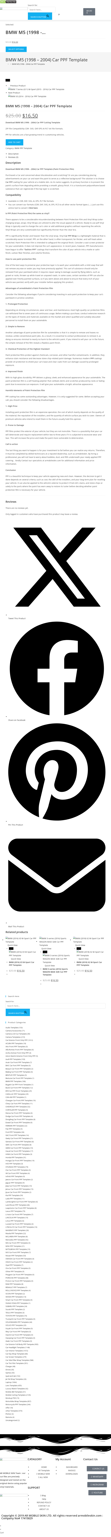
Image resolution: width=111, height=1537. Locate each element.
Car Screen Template (14, 1357)
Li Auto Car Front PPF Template (18, 1214)
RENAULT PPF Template (15, 1287)
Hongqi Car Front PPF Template (18, 1160)
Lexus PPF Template (14, 1211)
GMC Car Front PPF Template (17, 1144)
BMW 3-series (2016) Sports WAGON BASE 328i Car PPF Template (55, 972)
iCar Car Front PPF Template (17, 1170)
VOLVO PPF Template (14, 1325)
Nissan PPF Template (14, 1255)
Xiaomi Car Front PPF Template (18, 1335)
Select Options (16, 49)
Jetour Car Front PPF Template (18, 1189)
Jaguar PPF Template (14, 1183)
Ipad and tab (11, 1376)
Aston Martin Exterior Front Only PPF (20, 1056)
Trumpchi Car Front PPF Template (19, 1319)
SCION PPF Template (14, 1293)
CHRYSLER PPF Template (15, 1110)
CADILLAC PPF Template (15, 1094)
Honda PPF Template (14, 1157)
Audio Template (12, 1027)
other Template (12, 1411)
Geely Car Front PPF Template (18, 1138)
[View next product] (21, 92)
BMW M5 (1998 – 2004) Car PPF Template (28, 64)
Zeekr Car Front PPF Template (18, 1341)
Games (8, 1373)
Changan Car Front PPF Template (19, 1100)
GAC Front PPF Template (15, 1135)
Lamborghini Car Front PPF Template (20, 1201)
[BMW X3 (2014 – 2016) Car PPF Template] (27, 96)
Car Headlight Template (15, 1347)
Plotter (8, 1414)
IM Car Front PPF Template (16, 1173)
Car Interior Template (14, 1350)
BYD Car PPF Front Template (17, 1091)
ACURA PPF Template (14, 1043)
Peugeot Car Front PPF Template (19, 1274)
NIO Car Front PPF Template (17, 1252)
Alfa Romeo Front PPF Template (18, 1049)
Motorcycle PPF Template (16, 1404)
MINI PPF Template (13, 1246)
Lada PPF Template (13, 1198)
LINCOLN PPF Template (15, 1217)
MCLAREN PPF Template (15, 1236)
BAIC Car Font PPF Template (17, 1065)
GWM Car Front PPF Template (18, 1148)
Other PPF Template (14, 1271)
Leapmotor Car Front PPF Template (20, 1208)
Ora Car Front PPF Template (17, 1268)
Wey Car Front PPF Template (17, 1331)
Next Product (14, 92)
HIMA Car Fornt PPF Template (18, 1154)
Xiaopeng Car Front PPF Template (19, 1338)
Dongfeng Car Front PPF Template (19, 1119)
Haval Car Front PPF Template (18, 1151)
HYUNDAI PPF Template (15, 1167)
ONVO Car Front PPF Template (18, 1262)
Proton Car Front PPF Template (18, 1281)
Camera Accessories (13, 1030)
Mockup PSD (11, 1398)
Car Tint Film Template (15, 1363)
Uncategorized (11, 1420)
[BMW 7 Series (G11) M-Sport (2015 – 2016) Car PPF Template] (36, 89)
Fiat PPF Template (13, 1129)
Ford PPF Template (13, 1132)
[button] (55, 20)
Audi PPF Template (13, 1059)
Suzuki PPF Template (14, 1309)
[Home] (6, 64)
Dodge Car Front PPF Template (18, 1116)
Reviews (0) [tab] (13, 157)
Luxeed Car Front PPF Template (18, 1224)
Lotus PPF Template (14, 1221)
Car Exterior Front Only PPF (17, 1040)
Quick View (12, 945)
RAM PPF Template (13, 1284)
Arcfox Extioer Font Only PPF (17, 1053)
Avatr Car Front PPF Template (17, 1062)
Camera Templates (13, 1037)
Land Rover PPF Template (16, 1205)
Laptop (8, 1382)
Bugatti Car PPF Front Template (18, 1084)
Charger (9, 1366)
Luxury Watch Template (15, 1388)
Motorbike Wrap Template (16, 1401)
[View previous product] (9, 85)
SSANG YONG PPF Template (17, 1303)
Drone (8, 1369)
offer (7, 1407)
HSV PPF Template (13, 1163)
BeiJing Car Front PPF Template (18, 1072)
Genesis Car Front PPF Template (18, 1141)
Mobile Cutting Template (15, 1395)
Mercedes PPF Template (15, 1240)
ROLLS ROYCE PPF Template (17, 1290)
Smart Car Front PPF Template (18, 1300)
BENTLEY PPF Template (15, 1075)
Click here (33, 208)
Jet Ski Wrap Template (14, 1379)
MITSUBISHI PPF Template (16, 1249)
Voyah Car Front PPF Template (18, 1328)
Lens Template (11, 1385)
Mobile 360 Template (14, 1392)
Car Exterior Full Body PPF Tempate (20, 1344)
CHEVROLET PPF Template (16, 1106)
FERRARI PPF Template (15, 1126)
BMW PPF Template (23, 148)
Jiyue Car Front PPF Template (17, 1192)
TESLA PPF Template (14, 1312)
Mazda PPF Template (14, 1233)
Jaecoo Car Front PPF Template (18, 1179)
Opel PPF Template (13, 1265)
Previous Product (18, 85)
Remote (9, 1417)
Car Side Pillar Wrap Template (17, 1360)
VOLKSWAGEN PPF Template (17, 1322)
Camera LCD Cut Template (16, 1034)
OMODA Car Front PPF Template (19, 1258)
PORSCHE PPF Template (15, 1278)
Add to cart (14, 142)
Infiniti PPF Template (14, 1176)
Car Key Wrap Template (15, 1354)
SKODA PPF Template (14, 1297)
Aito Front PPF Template (15, 1046)
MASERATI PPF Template (15, 1230)
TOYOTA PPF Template (15, 1316)
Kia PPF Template (12, 1195)
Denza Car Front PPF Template (18, 1113)
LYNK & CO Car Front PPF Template (20, 1227)
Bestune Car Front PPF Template (19, 1078)
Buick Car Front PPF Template (17, 1087)
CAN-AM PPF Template (15, 1097)
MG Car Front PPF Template (17, 1243)
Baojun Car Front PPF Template (18, 1069)
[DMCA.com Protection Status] (8, 1)
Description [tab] (13, 153)
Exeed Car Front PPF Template (18, 1122)
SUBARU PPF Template (15, 1306)
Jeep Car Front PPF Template (17, 1186)
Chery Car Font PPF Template (17, 1103)
